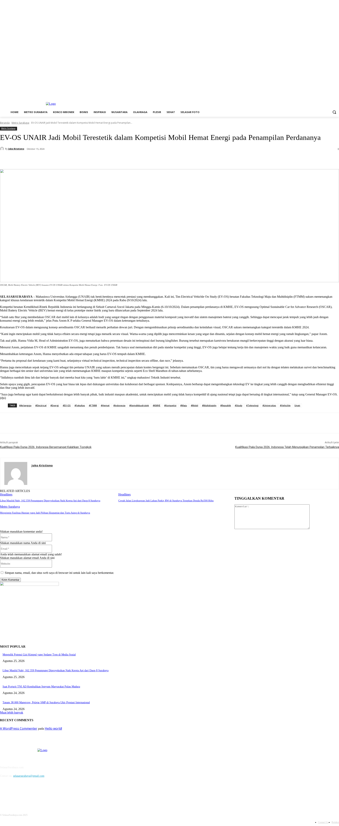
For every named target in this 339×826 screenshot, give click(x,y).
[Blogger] (4, 794)
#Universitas (269, 405)
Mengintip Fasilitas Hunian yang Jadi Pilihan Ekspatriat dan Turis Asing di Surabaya (45, 512)
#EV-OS (67, 405)
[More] (95, 159)
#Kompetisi (170, 405)
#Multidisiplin (209, 405)
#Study (238, 405)
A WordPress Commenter (18, 728)
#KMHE (156, 405)
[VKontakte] (44, 794)
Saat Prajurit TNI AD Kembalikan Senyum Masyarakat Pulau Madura (41, 686)
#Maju (183, 405)
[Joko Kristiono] (2, 149)
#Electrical (40, 405)
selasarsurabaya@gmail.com (28, 775)
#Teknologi (252, 405)
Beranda (5, 122)
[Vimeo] (331, 94)
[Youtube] (336, 94)
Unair (297, 405)
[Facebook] (315, 94)
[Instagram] (320, 94)
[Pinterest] (66, 159)
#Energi (54, 405)
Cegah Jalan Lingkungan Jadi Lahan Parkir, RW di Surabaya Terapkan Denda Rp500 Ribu (166, 500)
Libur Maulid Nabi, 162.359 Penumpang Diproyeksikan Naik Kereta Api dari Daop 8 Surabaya (50, 500)
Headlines (6, 494)
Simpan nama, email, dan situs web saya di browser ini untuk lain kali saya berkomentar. (59, 572)
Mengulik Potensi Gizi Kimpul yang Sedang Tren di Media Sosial (39, 654)
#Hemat (105, 405)
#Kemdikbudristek (139, 405)
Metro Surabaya (20, 122)
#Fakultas (80, 405)
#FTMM (93, 405)
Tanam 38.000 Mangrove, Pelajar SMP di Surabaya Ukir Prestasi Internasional (46, 702)
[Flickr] (24, 794)
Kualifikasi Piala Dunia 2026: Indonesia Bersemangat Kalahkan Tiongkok (45, 447)
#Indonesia (119, 405)
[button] (334, 112)
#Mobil (194, 405)
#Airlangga (25, 405)
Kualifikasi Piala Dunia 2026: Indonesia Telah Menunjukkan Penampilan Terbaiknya (287, 447)
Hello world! (53, 728)
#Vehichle (285, 405)
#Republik (225, 405)
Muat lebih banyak (11, 712)
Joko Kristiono (16, 148)
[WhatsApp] (81, 159)
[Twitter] (326, 94)
